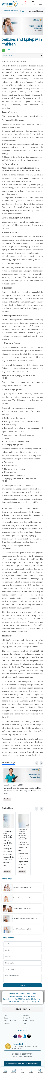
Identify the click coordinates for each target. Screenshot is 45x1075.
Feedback (7, 1023)
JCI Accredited (17, 1044)
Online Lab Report (10, 1021)
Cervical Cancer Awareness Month (23, 898)
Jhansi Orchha (29, 996)
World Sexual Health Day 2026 (22, 887)
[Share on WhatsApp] (3, 50)
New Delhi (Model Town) (32, 999)
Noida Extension (15, 996)
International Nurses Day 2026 (13, 785)
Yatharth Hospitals (10, 11)
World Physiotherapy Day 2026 (22, 929)
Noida (35, 994)
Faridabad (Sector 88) (12, 999)
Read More (7, 799)
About (6, 1016)
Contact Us (26, 1018)
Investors (26, 1016)
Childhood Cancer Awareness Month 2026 (25, 918)
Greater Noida (25, 994)
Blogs (25, 1023)
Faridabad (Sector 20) (15, 1002)
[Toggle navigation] (40, 4)
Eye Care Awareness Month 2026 (22, 908)
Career (6, 1018)
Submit (22, 985)
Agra (27, 1002)
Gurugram (35, 1002)
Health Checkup (28, 1021)
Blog (22, 11)
